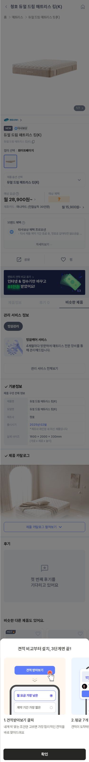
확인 (44, 754)
